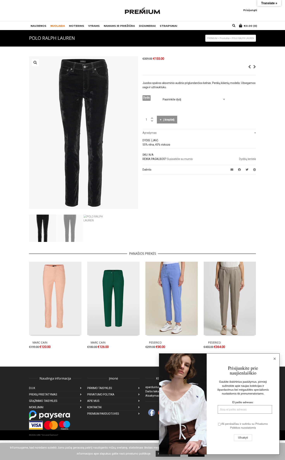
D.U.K (32, 388)
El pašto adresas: (243, 402)
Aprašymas (149, 132)
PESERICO (155, 342)
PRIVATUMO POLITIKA (100, 394)
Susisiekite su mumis (180, 159)
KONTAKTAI (94, 407)
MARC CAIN (39, 342)
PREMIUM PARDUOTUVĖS (103, 413)
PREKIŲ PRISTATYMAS (43, 394)
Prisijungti (250, 10)
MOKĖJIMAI (36, 407)
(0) (250, 25)
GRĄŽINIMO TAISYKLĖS (43, 400)
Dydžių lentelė (247, 159)
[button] (35, 62)
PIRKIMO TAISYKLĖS (99, 388)
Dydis (146, 97)
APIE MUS (93, 400)
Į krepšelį (168, 119)
